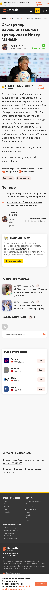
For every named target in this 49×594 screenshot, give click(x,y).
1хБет (6, 501)
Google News (28, 172)
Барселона (8, 178)
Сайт (41, 361)
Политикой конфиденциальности (16, 587)
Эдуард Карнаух (17, 45)
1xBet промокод (10, 528)
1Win (5, 509)
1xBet (28, 513)
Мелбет (6, 504)
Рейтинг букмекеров (33, 501)
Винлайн (7, 512)
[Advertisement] (24, 422)
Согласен (41, 584)
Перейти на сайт (13, 261)
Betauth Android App (13, 573)
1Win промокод (9, 533)
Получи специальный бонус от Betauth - (23, 3)
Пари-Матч (8, 506)
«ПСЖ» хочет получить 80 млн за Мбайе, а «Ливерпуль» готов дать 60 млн (30, 292)
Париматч (29, 518)
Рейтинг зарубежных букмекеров (33, 505)
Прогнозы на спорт (11, 538)
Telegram (10, 172)
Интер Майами (23, 178)
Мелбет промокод (11, 530)
